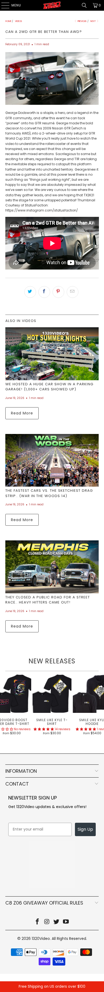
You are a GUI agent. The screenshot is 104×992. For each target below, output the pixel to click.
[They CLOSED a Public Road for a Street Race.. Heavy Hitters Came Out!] (52, 566)
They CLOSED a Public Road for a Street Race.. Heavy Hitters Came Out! (47, 600)
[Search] (84, 5)
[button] (44, 729)
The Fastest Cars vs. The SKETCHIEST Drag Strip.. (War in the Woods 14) (49, 493)
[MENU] (2, 5)
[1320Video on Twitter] (57, 922)
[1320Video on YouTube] (66, 922)
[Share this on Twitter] (30, 292)
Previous (81, 21)
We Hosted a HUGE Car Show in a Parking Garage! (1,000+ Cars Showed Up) (49, 387)
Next (93, 21)
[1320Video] (52, 5)
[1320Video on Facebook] (38, 922)
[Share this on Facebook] (44, 292)
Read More (22, 413)
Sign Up (85, 829)
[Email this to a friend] (72, 292)
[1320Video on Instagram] (47, 922)
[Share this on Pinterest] (58, 292)
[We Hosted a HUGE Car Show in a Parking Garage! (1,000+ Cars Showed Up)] (52, 353)
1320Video (41, 938)
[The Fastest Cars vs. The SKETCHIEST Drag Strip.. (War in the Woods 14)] (52, 460)
